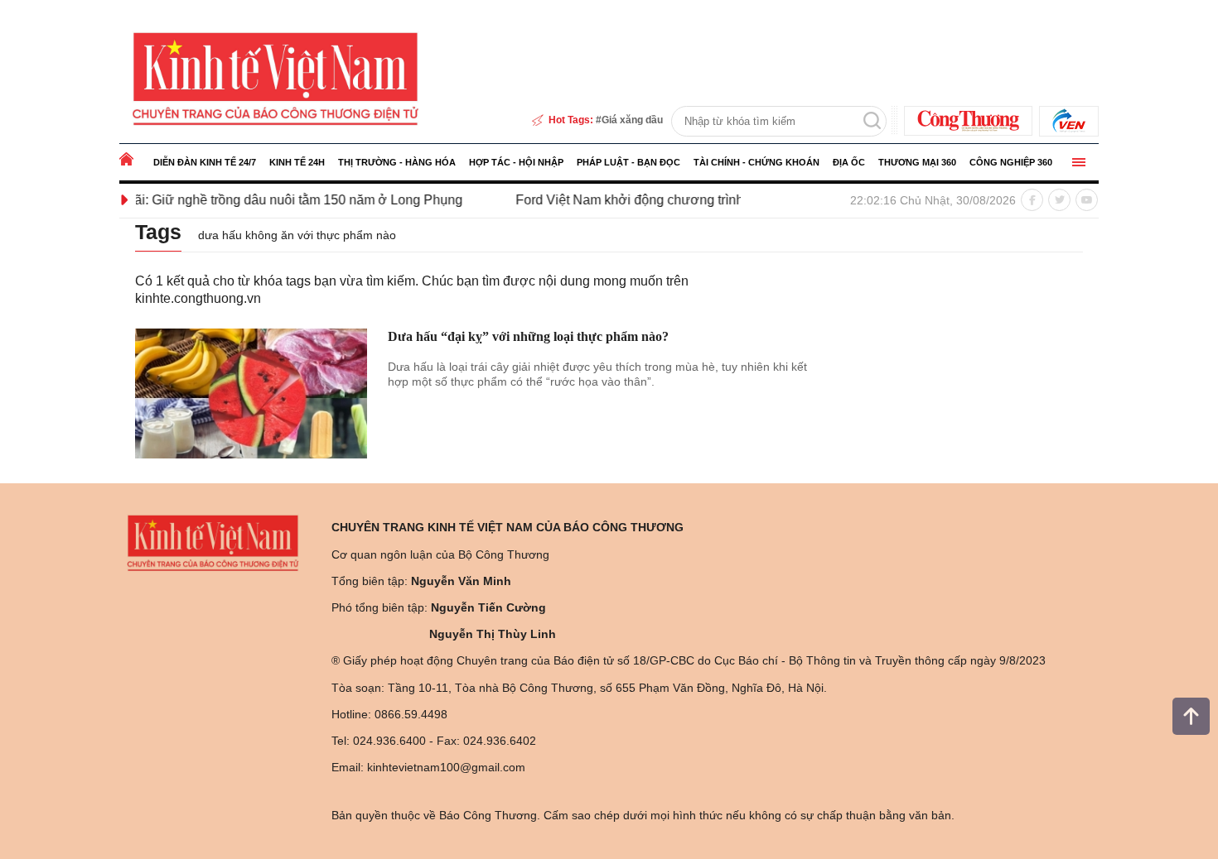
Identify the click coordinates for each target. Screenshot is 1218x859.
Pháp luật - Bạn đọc (628, 162)
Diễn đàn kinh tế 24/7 (204, 162)
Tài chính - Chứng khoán (756, 162)
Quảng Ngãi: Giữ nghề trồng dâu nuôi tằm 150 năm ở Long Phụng (247, 200)
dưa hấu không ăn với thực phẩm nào (297, 235)
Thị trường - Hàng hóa (397, 162)
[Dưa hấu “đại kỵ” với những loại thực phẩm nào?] (251, 394)
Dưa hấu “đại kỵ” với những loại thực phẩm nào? (528, 336)
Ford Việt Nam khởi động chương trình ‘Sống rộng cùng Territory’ (684, 200)
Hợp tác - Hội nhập (516, 162)
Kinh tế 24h (297, 162)
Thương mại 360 (917, 162)
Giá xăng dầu (632, 120)
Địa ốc (849, 162)
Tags (158, 231)
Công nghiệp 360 (1010, 162)
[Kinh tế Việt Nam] (275, 77)
